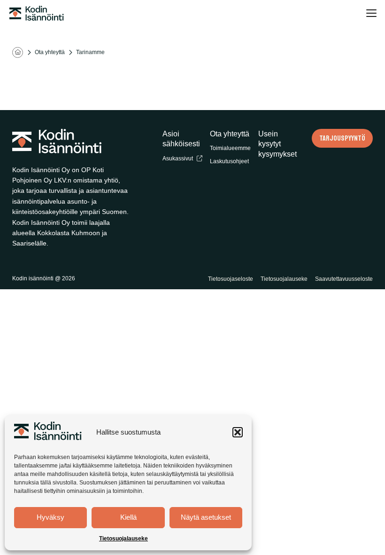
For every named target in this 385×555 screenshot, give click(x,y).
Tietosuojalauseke (123, 538)
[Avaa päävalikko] (371, 13)
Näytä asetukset (206, 517)
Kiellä (128, 517)
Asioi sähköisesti (181, 139)
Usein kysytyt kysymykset (277, 144)
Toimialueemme (230, 148)
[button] (237, 432)
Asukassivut (177, 158)
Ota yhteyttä (50, 52)
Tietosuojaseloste (230, 279)
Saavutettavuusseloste (344, 279)
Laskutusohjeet (229, 161)
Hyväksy (50, 517)
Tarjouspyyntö (342, 138)
